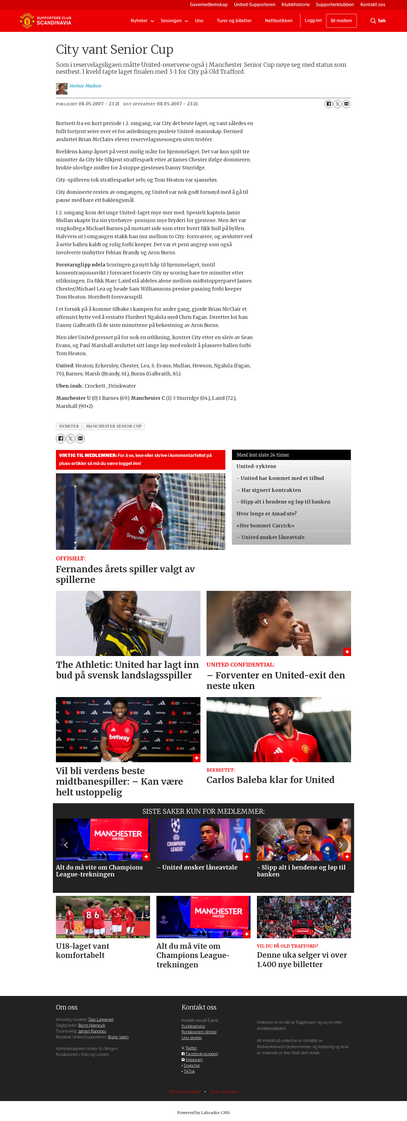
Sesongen (171, 20)
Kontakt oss (372, 4)
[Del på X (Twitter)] (337, 104)
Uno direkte (192, 1038)
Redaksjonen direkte (199, 1032)
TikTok (189, 1071)
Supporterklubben (335, 4)
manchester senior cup (114, 426)
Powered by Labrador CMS (203, 1112)
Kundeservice (193, 1026)
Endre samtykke (224, 1092)
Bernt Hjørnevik (91, 1025)
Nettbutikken (279, 20)
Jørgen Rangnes (92, 1031)
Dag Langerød (101, 1020)
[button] (66, 845)
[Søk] (373, 20)
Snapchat (192, 1066)
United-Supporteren (254, 4)
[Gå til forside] (45, 21)
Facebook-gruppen (202, 1054)
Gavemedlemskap (209, 4)
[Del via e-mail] (346, 104)
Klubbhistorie (296, 4)
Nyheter (139, 20)
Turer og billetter (234, 20)
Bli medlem (341, 21)
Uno (199, 20)
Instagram (194, 1060)
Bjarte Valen (118, 1037)
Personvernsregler (185, 1092)
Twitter (191, 1048)
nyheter (69, 426)
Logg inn (313, 20)
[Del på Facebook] (328, 104)
